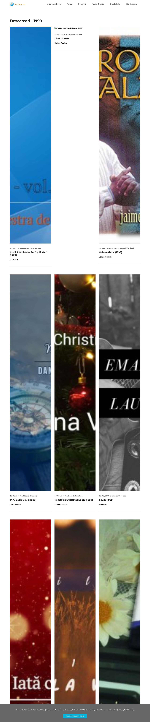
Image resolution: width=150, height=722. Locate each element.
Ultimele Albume (54, 4)
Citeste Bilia (115, 4)
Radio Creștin (98, 4)
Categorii (82, 4)
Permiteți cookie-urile (75, 716)
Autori (69, 4)
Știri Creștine (131, 4)
